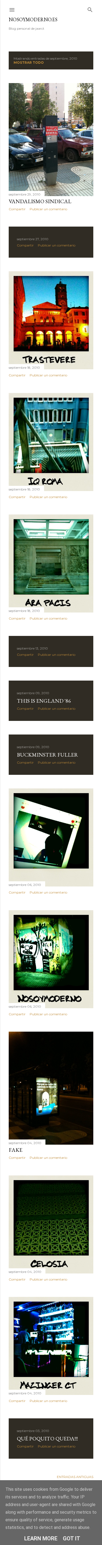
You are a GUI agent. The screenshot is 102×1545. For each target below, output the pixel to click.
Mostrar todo (29, 62)
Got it (71, 1538)
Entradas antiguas (75, 1477)
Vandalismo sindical (40, 201)
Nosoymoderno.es (33, 19)
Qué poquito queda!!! (47, 1438)
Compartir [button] (17, 209)
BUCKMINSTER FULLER (47, 754)
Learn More (40, 1538)
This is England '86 (44, 700)
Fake (15, 1149)
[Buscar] (90, 8)
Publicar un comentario (48, 209)
